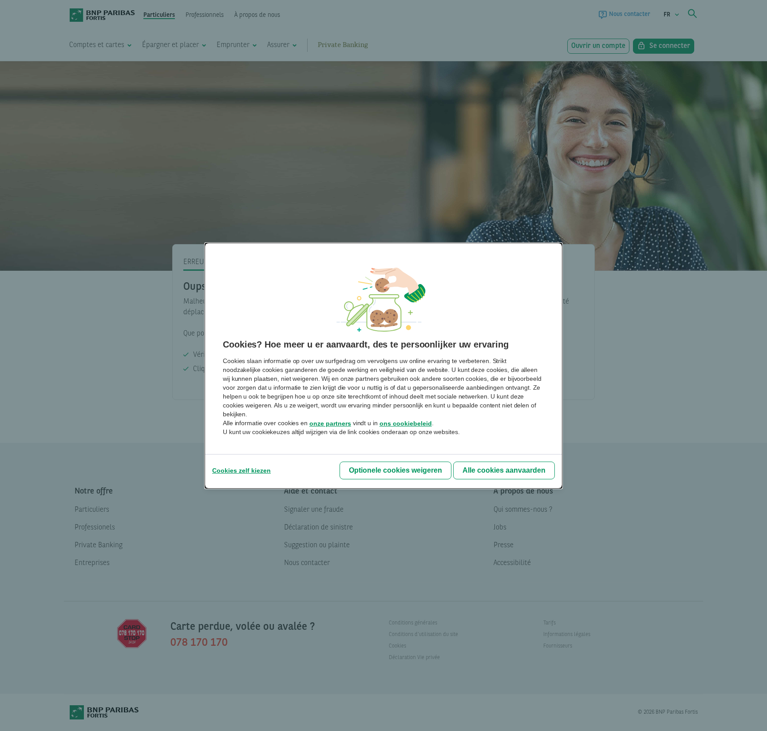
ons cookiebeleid (406, 423)
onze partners (330, 423)
